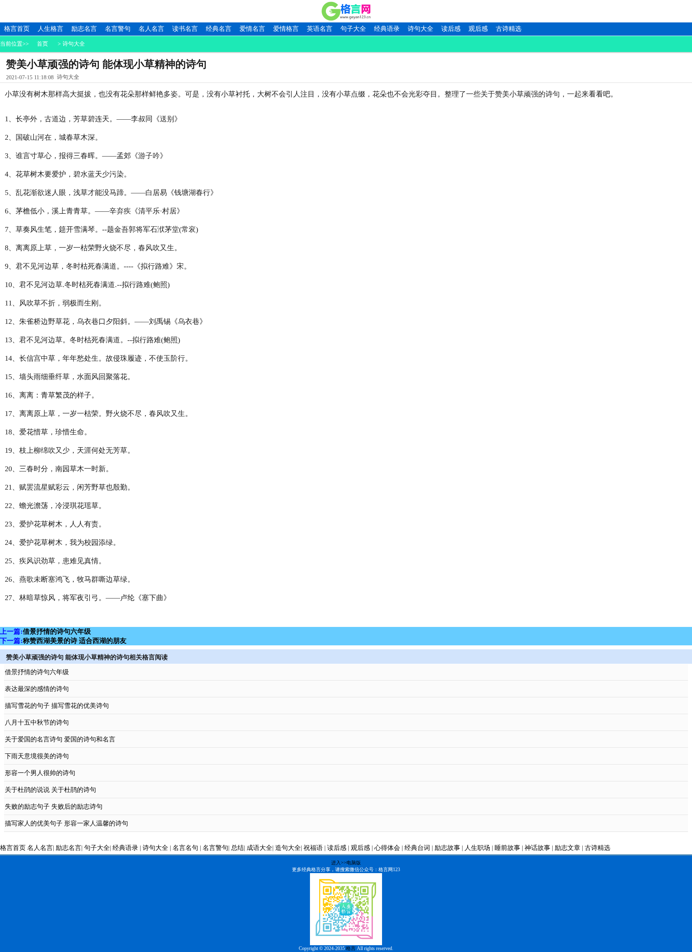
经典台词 (417, 847)
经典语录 (387, 28)
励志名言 (84, 28)
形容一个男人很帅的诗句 (40, 772)
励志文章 (567, 847)
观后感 (478, 28)
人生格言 (50, 28)
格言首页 (17, 28)
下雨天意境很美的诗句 (37, 756)
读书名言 (185, 28)
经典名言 (218, 28)
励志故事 (447, 847)
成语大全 (259, 847)
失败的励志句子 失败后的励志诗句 (54, 806)
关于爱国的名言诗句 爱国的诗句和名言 (60, 739)
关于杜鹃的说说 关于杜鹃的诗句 (50, 789)
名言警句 (118, 28)
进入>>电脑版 (346, 863)
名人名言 (151, 28)
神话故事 (537, 847)
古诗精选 (508, 28)
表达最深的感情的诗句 (37, 688)
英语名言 (319, 28)
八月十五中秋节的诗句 (37, 722)
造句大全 (288, 847)
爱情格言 (286, 28)
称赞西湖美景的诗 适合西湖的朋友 (75, 641)
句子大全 (353, 28)
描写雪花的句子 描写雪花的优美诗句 (57, 705)
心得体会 (387, 847)
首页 (42, 44)
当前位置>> (14, 44)
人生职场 (477, 847)
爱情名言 (252, 28)
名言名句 (185, 847)
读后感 (451, 28)
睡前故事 (507, 847)
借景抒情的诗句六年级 (57, 631)
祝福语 (313, 847)
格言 (351, 948)
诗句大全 (420, 28)
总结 (237, 847)
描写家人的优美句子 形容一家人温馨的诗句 (66, 823)
